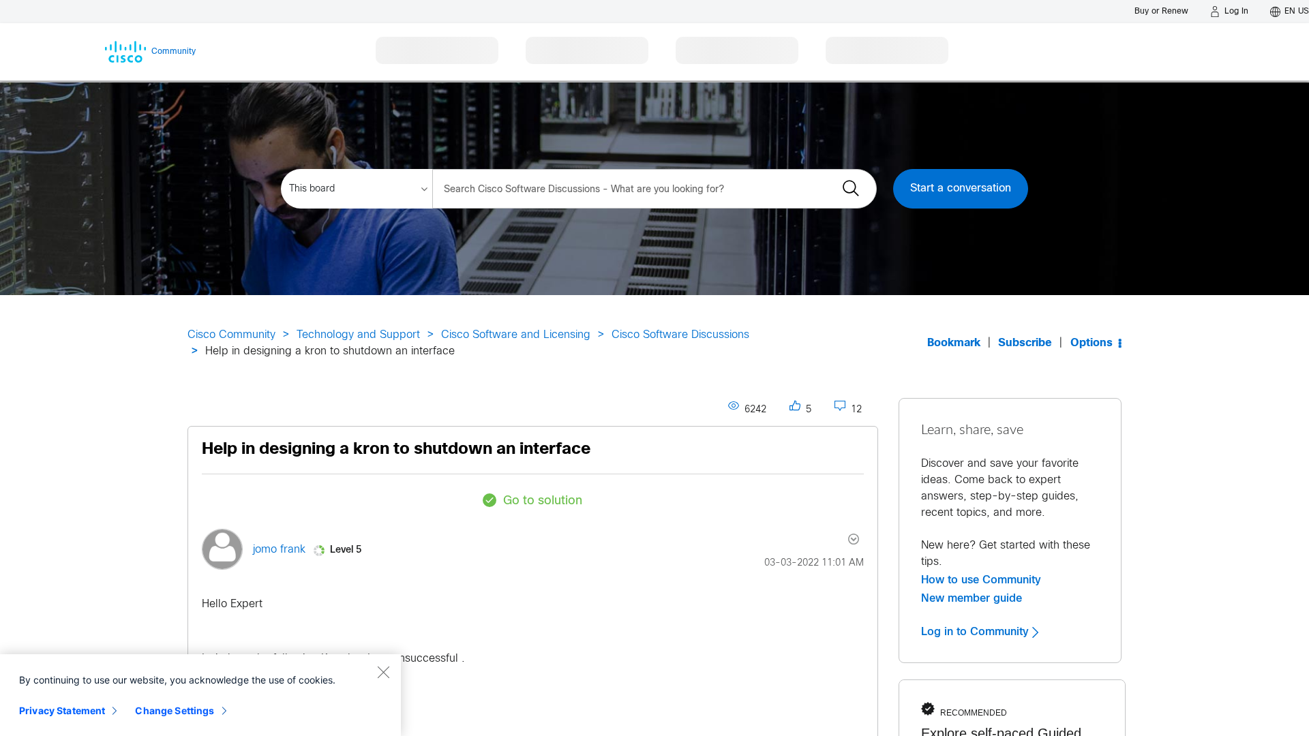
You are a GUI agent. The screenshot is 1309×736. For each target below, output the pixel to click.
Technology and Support (358, 335)
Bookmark (953, 343)
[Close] (383, 672)
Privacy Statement (62, 710)
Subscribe (1025, 343)
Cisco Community (231, 335)
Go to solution (542, 501)
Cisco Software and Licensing (515, 335)
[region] (200, 695)
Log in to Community (976, 631)
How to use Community (981, 579)
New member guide (971, 598)
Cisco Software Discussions (680, 335)
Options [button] (1091, 343)
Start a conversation (960, 188)
